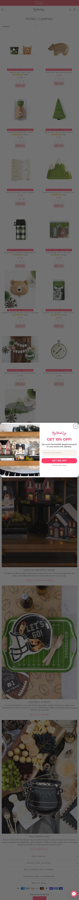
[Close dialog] (75, 426)
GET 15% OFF (59, 460)
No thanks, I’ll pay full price (59, 465)
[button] (74, 894)
